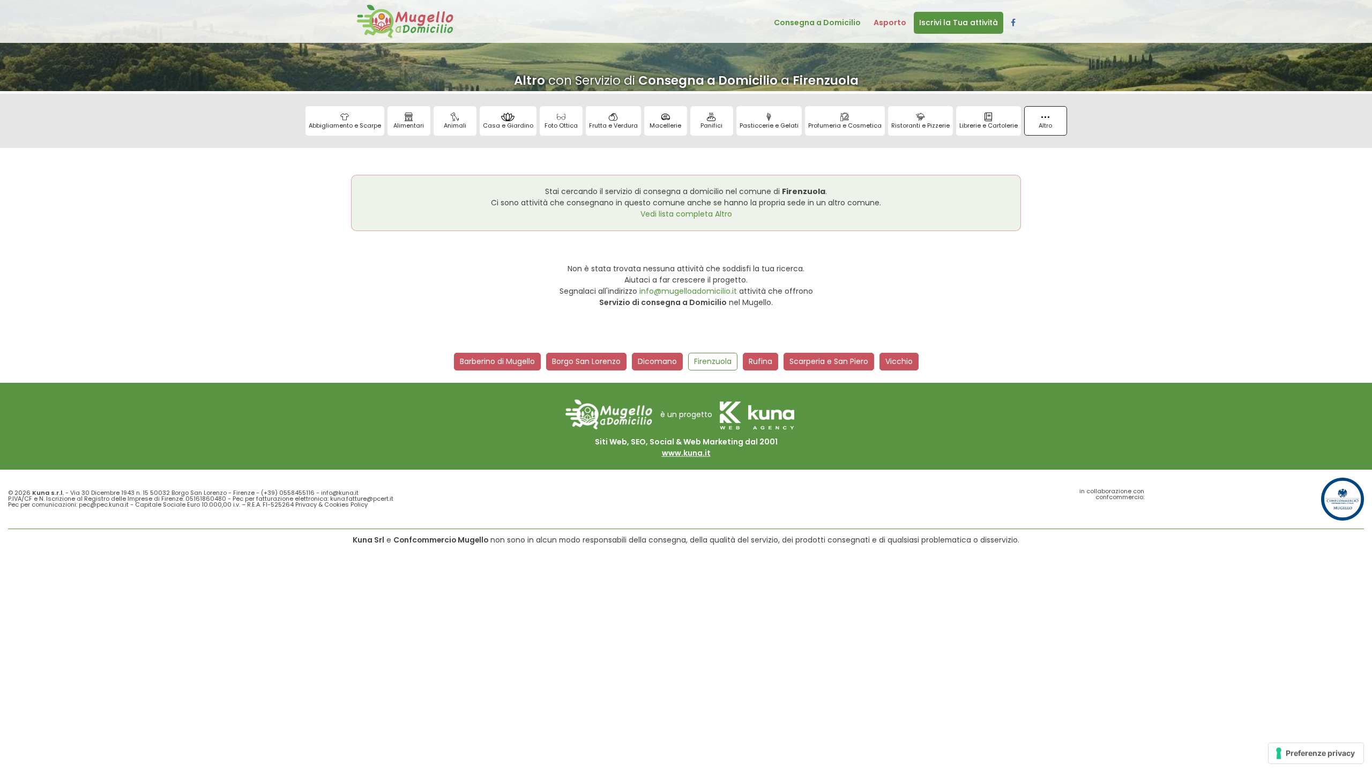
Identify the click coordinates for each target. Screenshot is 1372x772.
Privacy (306, 504)
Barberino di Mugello (497, 361)
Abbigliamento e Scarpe (345, 125)
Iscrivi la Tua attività (958, 22)
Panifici (711, 125)
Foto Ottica (561, 125)
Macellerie (665, 125)
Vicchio (899, 361)
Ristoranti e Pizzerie (920, 125)
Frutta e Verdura (613, 125)
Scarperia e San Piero (828, 361)
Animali (455, 125)
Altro (1045, 125)
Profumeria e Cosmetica (845, 125)
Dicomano (657, 361)
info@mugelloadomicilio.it (688, 291)
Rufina (760, 361)
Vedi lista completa (686, 214)
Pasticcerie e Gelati (769, 125)
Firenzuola (713, 361)
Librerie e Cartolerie (988, 125)
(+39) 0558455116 (288, 492)
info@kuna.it (340, 492)
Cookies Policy (346, 504)
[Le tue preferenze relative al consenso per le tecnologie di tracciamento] (1316, 753)
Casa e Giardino (508, 125)
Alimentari (408, 125)
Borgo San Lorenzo (586, 361)
